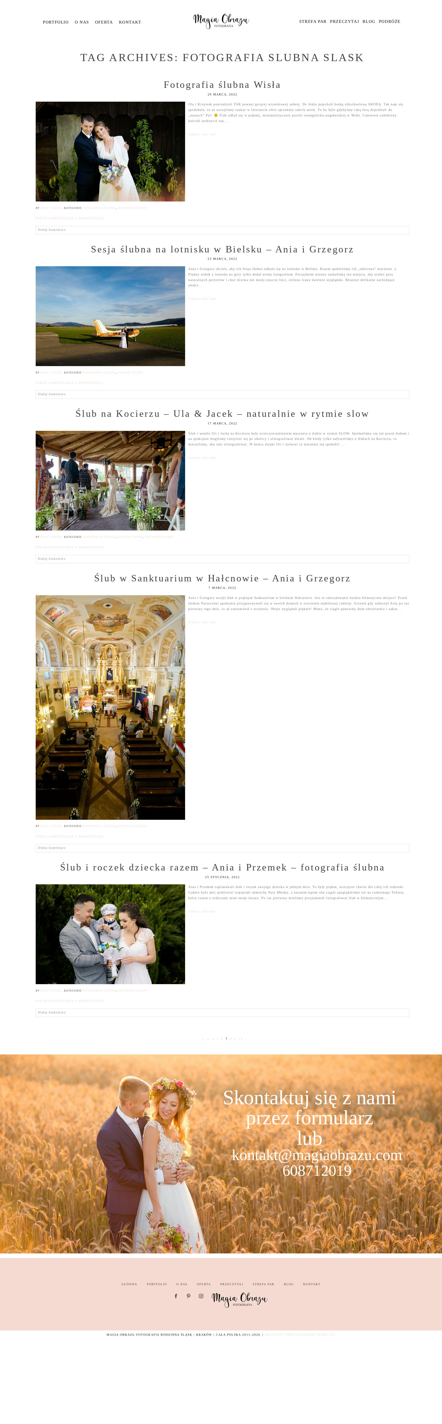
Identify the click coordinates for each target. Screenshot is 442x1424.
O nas (82, 22)
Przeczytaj (344, 21)
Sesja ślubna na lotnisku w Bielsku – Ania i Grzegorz (222, 249)
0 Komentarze (70, 218)
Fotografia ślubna (99, 208)
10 (241, 1039)
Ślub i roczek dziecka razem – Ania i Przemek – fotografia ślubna (222, 867)
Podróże (390, 21)
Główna (129, 1284)
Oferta (104, 22)
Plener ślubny (130, 372)
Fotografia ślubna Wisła (222, 84)
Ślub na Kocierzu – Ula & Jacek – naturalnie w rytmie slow (222, 413)
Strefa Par (313, 21)
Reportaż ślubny (132, 208)
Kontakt (130, 22)
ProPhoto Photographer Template (300, 1334)
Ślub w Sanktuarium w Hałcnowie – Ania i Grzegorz (222, 578)
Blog (369, 21)
